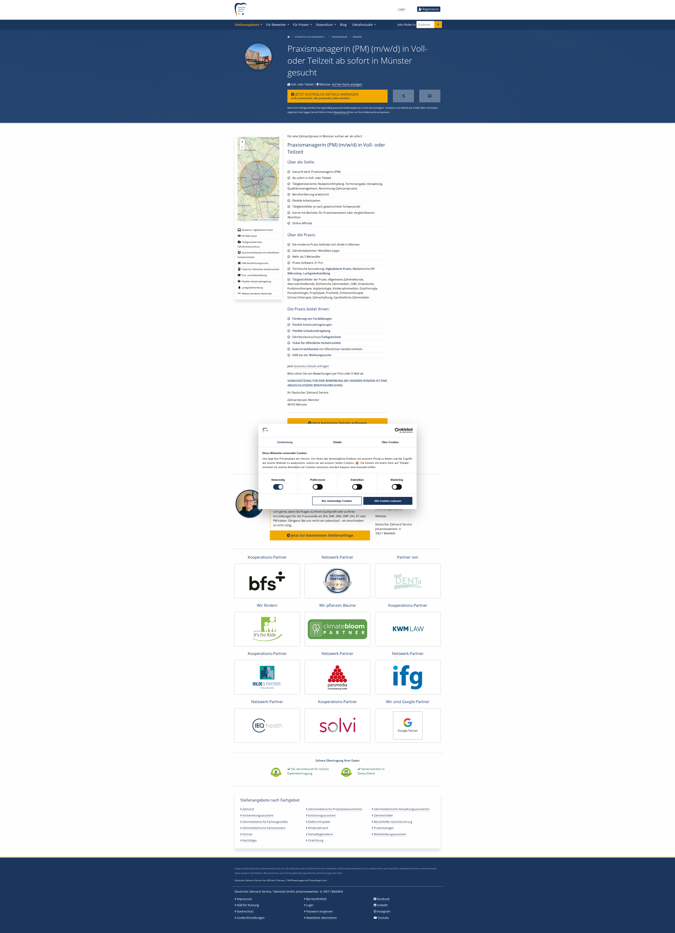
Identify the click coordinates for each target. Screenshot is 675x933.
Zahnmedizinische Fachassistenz (263, 828)
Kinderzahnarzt (317, 828)
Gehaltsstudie (362, 24)
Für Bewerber (276, 24)
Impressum (244, 899)
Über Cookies (390, 442)
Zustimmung (285, 442)
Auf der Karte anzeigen (347, 84)
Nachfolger (249, 840)
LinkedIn (382, 905)
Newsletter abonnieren (321, 918)
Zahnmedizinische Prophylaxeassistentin (334, 809)
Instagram (383, 911)
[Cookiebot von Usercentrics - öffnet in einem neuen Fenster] (397, 430)
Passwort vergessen (319, 911)
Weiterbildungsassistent (389, 834)
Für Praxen (301, 24)
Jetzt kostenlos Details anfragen (339, 423)
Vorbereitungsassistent (258, 815)
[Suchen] (438, 24)
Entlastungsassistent (321, 815)
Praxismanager (340, 37)
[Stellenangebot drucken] (429, 96)
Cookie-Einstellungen (251, 918)
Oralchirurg (315, 840)
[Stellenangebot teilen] (403, 96)
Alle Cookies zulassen (387, 500)
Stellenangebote (247, 24)
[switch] (318, 487)
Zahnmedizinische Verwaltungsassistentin (401, 809)
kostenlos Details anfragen (311, 366)
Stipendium (324, 24)
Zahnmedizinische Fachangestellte (265, 822)
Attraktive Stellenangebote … (311, 37)
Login (401, 9)
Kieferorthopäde (318, 822)
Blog (343, 24)
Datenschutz (245, 911)
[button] (242, 141)
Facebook (383, 899)
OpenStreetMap (270, 219)
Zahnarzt (248, 809)
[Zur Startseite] (288, 37)
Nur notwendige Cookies (337, 500)
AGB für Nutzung (248, 905)
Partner (247, 834)
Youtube (383, 918)
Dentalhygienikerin (320, 834)
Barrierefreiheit (316, 899)
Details (337, 442)
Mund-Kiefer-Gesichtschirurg (392, 822)
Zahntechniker (383, 815)
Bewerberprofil (342, 112)
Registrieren (430, 9)
